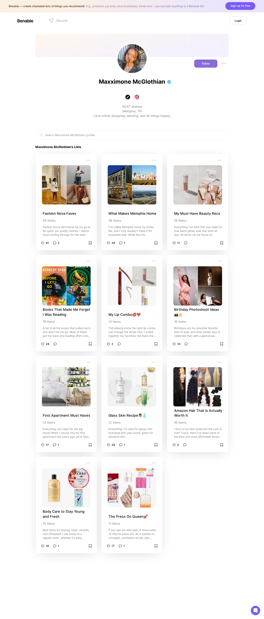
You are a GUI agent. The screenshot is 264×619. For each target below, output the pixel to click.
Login (238, 20)
